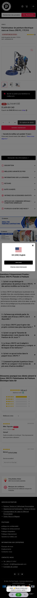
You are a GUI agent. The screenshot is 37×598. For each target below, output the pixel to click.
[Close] (32, 245)
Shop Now (18, 262)
